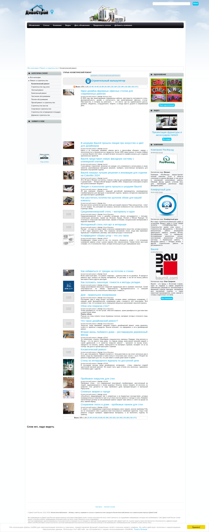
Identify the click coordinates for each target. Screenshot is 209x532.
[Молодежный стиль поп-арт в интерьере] (69, 224)
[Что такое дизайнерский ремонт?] (69, 320)
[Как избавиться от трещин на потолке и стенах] (69, 270)
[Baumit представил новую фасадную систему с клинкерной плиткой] (69, 158)
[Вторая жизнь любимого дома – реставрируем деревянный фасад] (69, 331)
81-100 (107, 87)
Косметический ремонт (93, 349)
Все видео (167, 139)
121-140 (120, 87)
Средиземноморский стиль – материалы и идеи (108, 211)
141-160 (127, 87)
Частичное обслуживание (40, 96)
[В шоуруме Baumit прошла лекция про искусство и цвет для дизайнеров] (69, 142)
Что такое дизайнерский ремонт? (99, 320)
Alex (104, 203)
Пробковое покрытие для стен (98, 378)
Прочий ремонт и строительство (43, 102)
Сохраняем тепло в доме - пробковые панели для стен (112, 404)
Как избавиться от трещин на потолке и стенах (107, 271)
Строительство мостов (39, 106)
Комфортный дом (161, 189)
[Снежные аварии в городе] (69, 391)
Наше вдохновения (166, 105)
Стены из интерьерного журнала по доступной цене (110, 360)
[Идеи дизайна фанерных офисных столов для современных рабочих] (69, 90)
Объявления (34, 25)
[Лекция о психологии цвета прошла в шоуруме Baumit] (69, 186)
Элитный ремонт (37, 90)
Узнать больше (140, 529)
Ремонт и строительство (39, 80)
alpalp (105, 394)
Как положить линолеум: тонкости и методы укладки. (111, 282)
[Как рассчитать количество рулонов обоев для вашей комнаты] (69, 197)
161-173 (134, 87)
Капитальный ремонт (39, 93)
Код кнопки (45, 162)
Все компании (166, 298)
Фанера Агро (107, 96)
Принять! (196, 526)
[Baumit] (167, 254)
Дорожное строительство (40, 115)
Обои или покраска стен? (95, 306)
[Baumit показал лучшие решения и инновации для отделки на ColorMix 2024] (69, 172)
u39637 (105, 238)
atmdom (105, 285)
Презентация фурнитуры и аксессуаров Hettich (167, 133)
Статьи (46, 25)
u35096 (105, 363)
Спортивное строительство (41, 109)
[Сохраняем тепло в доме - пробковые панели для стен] (69, 404)
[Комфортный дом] (167, 195)
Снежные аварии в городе (95, 391)
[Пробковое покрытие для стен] (69, 378)
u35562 (105, 337)
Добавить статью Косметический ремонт (105, 75)
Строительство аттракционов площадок (45, 112)
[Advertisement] (99, 47)
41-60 (96, 87)
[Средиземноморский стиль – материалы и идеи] (69, 211)
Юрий (105, 274)
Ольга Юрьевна (108, 214)
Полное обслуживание (39, 99)
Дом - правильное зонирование (98, 295)
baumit (105, 148)
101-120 (114, 87)
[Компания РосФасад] (167, 155)
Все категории (35, 77)
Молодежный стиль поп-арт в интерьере (103, 224)
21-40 (91, 87)
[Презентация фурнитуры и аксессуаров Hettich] (167, 115)
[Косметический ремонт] (69, 349)
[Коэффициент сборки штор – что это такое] (69, 235)
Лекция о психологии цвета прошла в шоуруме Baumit (111, 186)
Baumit (154, 249)
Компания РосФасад (162, 149)
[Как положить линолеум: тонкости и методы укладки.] (69, 282)
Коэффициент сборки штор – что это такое (105, 235)
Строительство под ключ (40, 87)
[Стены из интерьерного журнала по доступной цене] (69, 360)
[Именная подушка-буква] (166, 79)
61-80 (102, 87)
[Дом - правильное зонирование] (69, 294)
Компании (57, 25)
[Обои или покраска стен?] (69, 305)
